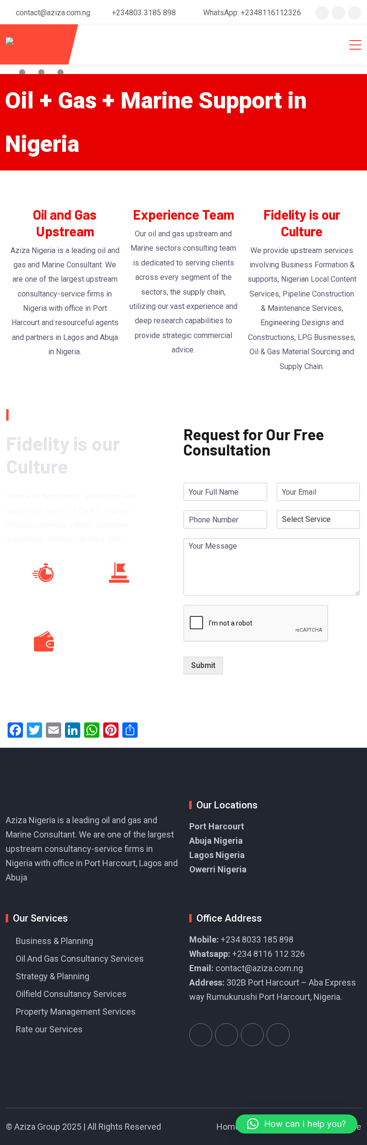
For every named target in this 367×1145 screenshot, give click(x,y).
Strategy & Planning (52, 976)
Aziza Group (37, 1127)
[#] (200, 1034)
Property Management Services (76, 1012)
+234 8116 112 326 (268, 954)
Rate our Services (49, 1029)
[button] (296, 1124)
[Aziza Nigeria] (32, 44)
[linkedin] (354, 12)
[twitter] (322, 12)
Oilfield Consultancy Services (71, 994)
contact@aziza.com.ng (259, 968)
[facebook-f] (338, 12)
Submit (203, 665)
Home (228, 1127)
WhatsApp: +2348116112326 (252, 12)
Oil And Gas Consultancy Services (80, 959)
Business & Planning (54, 941)
